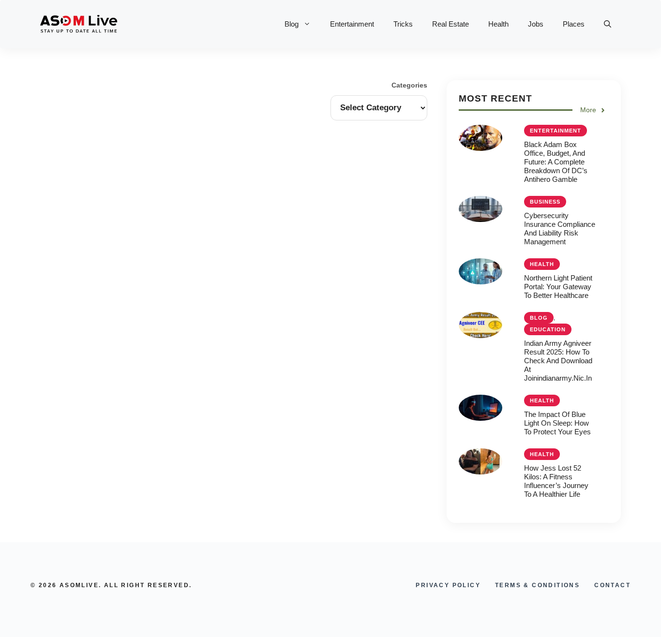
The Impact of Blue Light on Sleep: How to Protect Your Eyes (557, 423)
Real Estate (450, 24)
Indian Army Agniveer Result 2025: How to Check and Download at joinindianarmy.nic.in (558, 360)
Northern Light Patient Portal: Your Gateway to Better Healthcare (558, 286)
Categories (409, 85)
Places (574, 24)
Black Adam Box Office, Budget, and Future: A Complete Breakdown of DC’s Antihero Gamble (555, 161)
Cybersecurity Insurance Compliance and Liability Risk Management (559, 228)
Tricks (403, 24)
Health (498, 24)
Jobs (535, 24)
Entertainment (352, 24)
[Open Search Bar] (607, 24)
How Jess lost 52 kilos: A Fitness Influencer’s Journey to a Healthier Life (556, 481)
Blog (292, 24)
